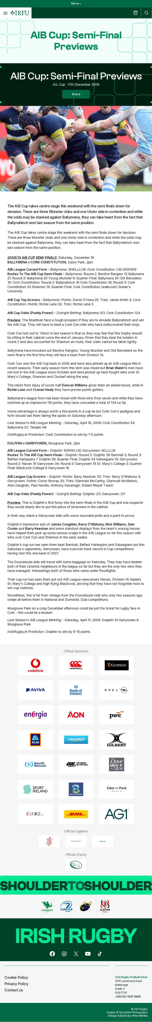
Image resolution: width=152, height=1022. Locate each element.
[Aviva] (35, 690)
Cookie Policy (16, 977)
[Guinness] (117, 665)
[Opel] (117, 690)
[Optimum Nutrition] (76, 764)
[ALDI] (35, 740)
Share (76, 94)
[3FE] (49, 841)
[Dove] (117, 764)
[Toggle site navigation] (5, 13)
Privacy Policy (16, 984)
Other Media (139, 1015)
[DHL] (76, 814)
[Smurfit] (35, 764)
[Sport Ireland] (35, 789)
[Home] (19, 13)
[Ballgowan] (76, 789)
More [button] (75, 3)
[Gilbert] (117, 740)
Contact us (13, 990)
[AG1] (117, 814)
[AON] (76, 715)
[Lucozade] (76, 740)
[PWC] (117, 715)
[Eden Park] (117, 789)
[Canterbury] (76, 665)
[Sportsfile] (103, 841)
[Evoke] (35, 814)
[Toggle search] (146, 12)
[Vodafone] (35, 665)
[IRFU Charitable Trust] (76, 864)
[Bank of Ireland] (76, 690)
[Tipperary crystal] (76, 841)
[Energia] (35, 715)
